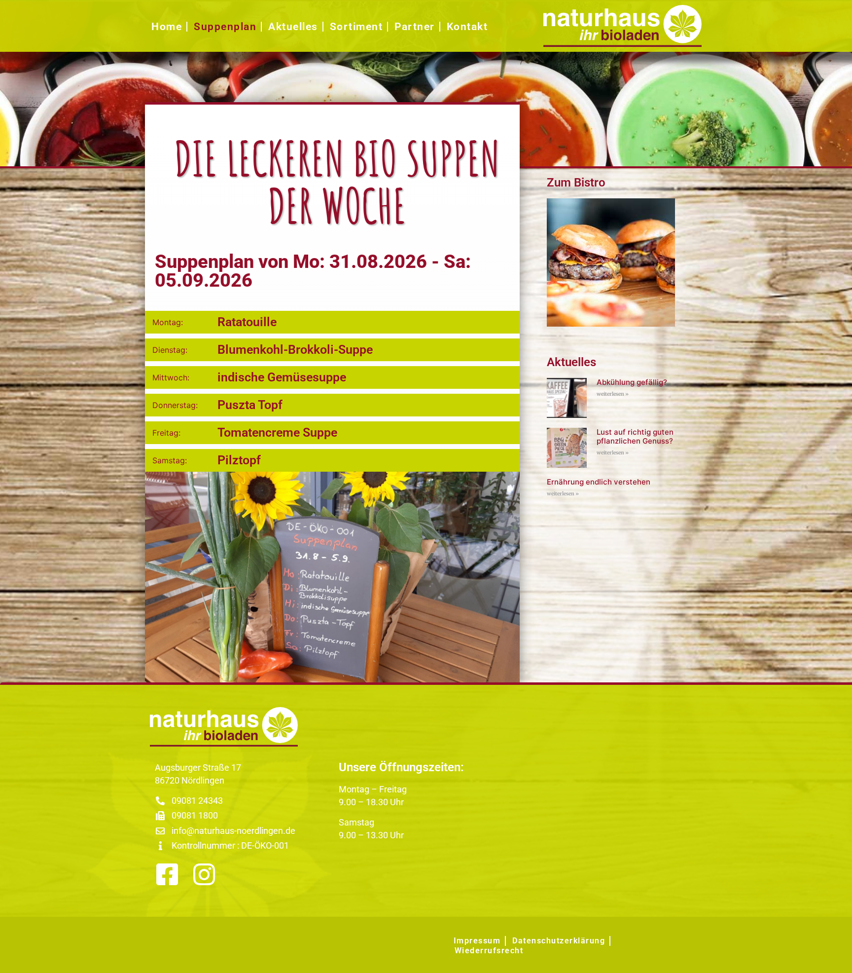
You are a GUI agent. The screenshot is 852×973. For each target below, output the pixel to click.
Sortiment (356, 27)
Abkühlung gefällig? (632, 382)
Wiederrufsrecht (489, 950)
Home (166, 27)
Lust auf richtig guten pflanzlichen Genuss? (635, 436)
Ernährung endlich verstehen (598, 481)
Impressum (477, 940)
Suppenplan (225, 27)
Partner (414, 27)
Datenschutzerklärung (558, 940)
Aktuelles (293, 27)
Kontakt (467, 27)
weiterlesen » (613, 394)
